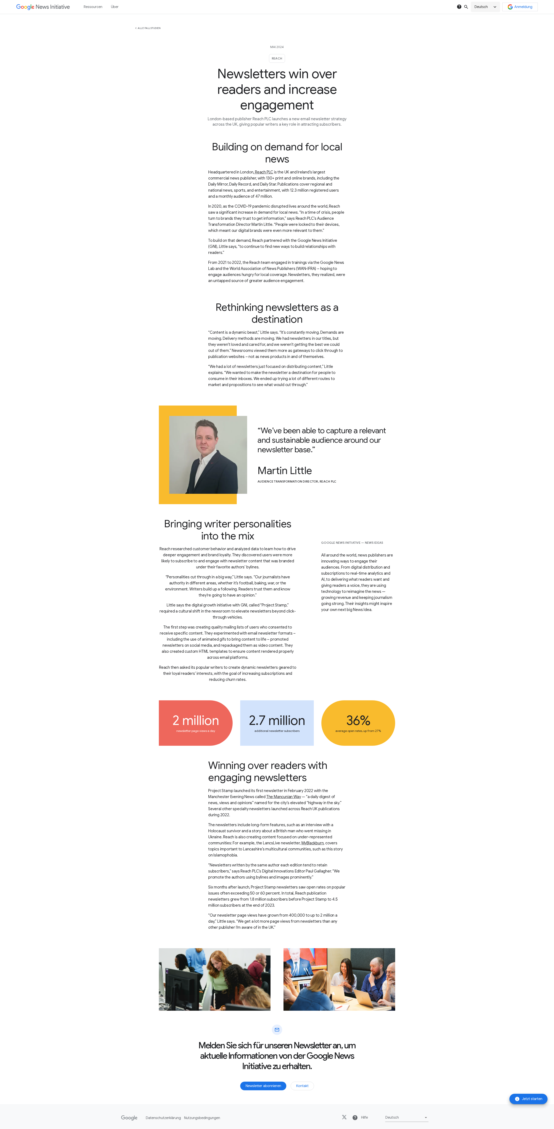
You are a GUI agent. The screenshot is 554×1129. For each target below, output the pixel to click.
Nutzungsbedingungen (202, 1118)
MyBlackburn (312, 843)
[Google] (129, 1118)
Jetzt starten (528, 1099)
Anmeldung (523, 7)
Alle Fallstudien (149, 28)
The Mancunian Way (283, 796)
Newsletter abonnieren (263, 1086)
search (466, 7)
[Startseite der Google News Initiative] (43, 7)
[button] (485, 7)
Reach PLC (263, 172)
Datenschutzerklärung (163, 1118)
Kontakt (302, 1086)
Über (115, 7)
